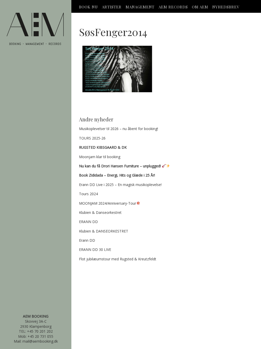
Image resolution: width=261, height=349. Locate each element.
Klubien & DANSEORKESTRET (103, 231)
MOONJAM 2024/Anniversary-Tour (107, 203)
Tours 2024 (88, 193)
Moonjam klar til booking (99, 156)
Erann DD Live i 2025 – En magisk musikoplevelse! (120, 184)
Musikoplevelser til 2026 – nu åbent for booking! (118, 128)
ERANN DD (88, 221)
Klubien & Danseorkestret (100, 212)
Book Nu (88, 6)
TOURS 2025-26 (92, 138)
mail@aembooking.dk (40, 341)
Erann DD (87, 240)
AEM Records (173, 6)
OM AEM (200, 6)
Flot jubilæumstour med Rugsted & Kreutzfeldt (117, 259)
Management (140, 6)
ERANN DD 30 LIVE (95, 249)
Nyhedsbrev (225, 6)
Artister (112, 6)
